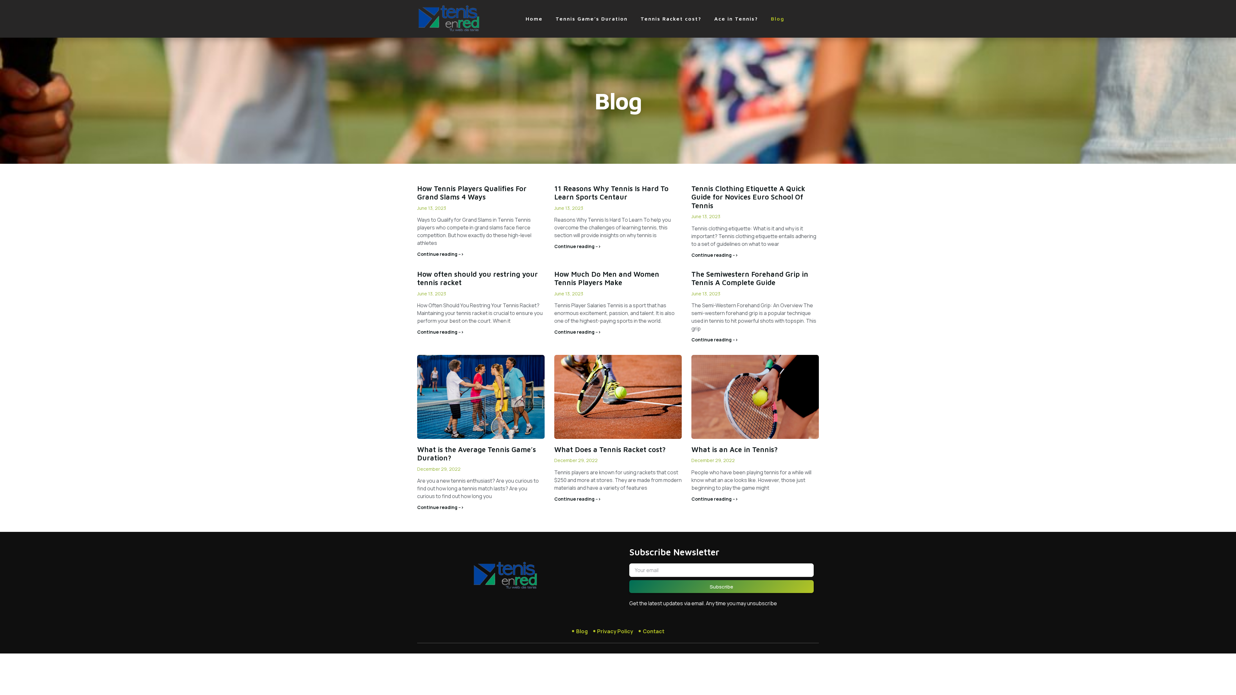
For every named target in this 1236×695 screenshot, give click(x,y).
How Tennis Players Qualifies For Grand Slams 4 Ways (472, 192)
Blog (777, 19)
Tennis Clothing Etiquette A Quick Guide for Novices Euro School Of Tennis (748, 197)
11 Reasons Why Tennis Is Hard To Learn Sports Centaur (611, 192)
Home (534, 19)
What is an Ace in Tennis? (734, 449)
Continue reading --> (440, 254)
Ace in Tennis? (736, 19)
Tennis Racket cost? (671, 19)
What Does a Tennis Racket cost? (610, 449)
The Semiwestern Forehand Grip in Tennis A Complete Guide (749, 278)
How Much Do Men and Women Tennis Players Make (606, 278)
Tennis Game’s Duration (592, 19)
